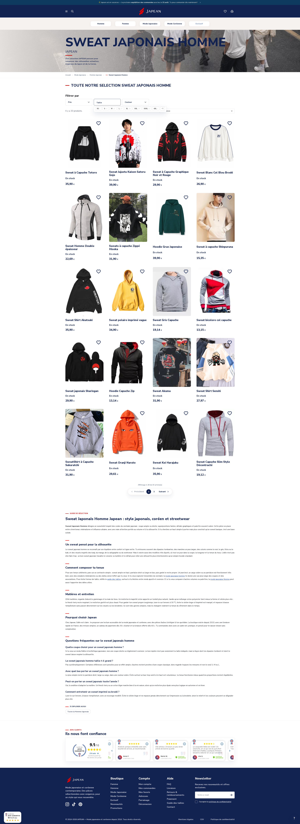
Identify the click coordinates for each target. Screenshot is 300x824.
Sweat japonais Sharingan (81, 391)
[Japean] (150, 11)
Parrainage (144, 800)
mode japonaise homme (175, 576)
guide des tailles (114, 579)
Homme (100, 23)
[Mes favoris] (225, 11)
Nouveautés (117, 804)
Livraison (171, 788)
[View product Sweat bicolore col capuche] (216, 291)
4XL (156, 108)
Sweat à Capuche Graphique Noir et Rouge (171, 173)
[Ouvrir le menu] (66, 11)
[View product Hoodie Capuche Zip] (128, 362)
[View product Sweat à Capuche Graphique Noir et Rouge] (172, 143)
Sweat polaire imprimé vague (128, 320)
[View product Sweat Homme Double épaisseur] (84, 217)
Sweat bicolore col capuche (214, 320)
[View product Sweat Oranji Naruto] (128, 433)
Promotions (116, 808)
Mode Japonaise (150, 23)
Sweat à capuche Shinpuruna (215, 247)
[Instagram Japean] (67, 804)
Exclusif (199, 23)
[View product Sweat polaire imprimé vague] (128, 291)
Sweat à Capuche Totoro (81, 172)
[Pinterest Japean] (80, 804)
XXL (137, 108)
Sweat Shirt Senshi (209, 391)
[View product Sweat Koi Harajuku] (172, 433)
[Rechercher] (72, 11)
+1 (162, 108)
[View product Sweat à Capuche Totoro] (84, 143)
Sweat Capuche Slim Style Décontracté (213, 463)
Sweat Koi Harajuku (165, 462)
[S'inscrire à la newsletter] (231, 795)
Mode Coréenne (174, 23)
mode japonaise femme (219, 579)
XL (128, 108)
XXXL (147, 108)
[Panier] (232, 11)
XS (98, 108)
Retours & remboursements (175, 793)
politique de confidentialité (220, 802)
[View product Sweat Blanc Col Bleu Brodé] (216, 143)
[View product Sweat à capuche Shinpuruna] (216, 217)
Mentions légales (185, 819)
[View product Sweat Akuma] (172, 362)
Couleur (128, 102)
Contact (171, 807)
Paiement (172, 799)
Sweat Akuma (162, 391)
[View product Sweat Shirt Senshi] (216, 362)
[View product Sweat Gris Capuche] (172, 291)
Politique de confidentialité (223, 819)
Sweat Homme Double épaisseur (79, 247)
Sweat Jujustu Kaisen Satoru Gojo (127, 173)
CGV (202, 819)
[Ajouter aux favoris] (99, 123)
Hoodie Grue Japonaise (167, 247)
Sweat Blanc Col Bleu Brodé (215, 172)
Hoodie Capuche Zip (122, 391)
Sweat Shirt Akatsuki (79, 320)
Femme (125, 23)
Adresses (143, 796)
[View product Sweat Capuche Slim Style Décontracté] (216, 433)
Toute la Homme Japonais (78, 711)
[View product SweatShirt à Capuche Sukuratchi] (84, 433)
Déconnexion (145, 804)
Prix (70, 102)
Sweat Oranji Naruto (122, 462)
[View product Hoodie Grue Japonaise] (172, 217)
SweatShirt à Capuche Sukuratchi (79, 463)
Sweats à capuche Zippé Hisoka (124, 247)
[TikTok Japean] (74, 804)
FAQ (169, 784)
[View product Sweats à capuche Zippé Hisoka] (128, 217)
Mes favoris (144, 792)
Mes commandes (147, 788)
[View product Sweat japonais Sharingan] (84, 362)
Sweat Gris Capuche (165, 320)
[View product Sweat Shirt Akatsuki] (84, 291)
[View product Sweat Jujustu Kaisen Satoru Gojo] (128, 143)
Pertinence (165, 111)
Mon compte (145, 784)
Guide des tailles (175, 803)
